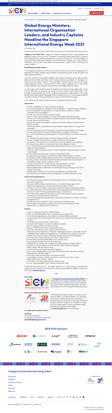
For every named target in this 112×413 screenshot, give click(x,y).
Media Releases (43, 20)
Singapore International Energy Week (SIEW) (68, 279)
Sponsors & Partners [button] (61, 13)
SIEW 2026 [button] (45, 13)
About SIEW (12, 376)
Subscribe (11, 388)
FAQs (32, 397)
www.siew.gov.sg (39, 270)
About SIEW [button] (33, 13)
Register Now (96, 13)
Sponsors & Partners (15, 382)
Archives (50, 397)
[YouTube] (77, 397)
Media (80, 8)
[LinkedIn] (74, 397)
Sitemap (40, 397)
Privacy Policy (27, 404)
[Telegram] (83, 397)
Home (26, 20)
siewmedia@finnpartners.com (35, 320)
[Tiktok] (80, 397)
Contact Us (97, 8)
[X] (70, 397)
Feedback (23, 397)
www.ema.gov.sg (59, 308)
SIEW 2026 (11, 379)
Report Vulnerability (14, 404)
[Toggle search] (103, 9)
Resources (87, 8)
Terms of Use (37, 404)
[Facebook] (67, 397)
